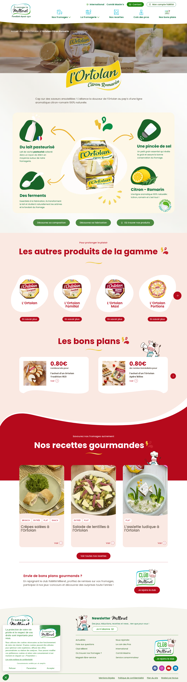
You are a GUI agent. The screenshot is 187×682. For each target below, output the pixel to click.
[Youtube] (168, 668)
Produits (24, 31)
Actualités (80, 640)
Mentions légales (107, 678)
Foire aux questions (85, 644)
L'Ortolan (34, 31)
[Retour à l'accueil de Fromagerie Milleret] (23, 11)
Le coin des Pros (123, 644)
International (122, 648)
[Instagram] (162, 668)
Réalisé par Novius (169, 678)
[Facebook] (155, 668)
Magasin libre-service (86, 657)
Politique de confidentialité (131, 678)
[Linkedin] (175, 668)
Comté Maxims (123, 653)
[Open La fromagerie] (98, 17)
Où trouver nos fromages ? (89, 653)
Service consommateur (127, 657)
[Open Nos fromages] (69, 17)
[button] (177, 296)
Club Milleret (81, 648)
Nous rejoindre (122, 640)
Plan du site (152, 678)
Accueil (14, 31)
